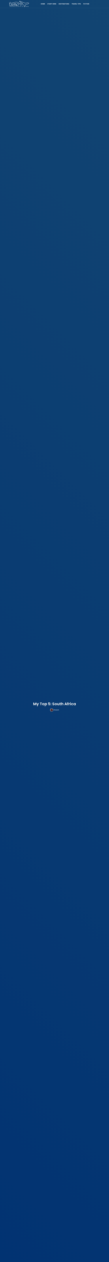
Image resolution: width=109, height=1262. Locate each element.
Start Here (51, 4)
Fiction (86, 4)
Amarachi (56, 710)
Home (43, 4)
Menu (98, 4)
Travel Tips (76, 4)
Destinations (64, 4)
